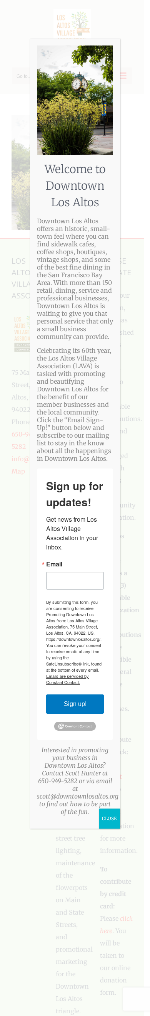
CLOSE (109, 818)
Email (54, 564)
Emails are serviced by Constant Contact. (67, 679)
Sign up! (75, 704)
